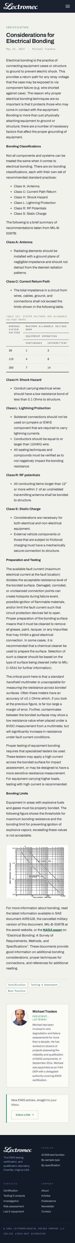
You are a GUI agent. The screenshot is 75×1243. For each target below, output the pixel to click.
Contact (46, 1211)
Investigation (11, 1201)
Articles (45, 1195)
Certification (17, 984)
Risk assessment (13, 1206)
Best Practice (17, 991)
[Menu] (68, 6)
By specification (50, 1165)
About (45, 1190)
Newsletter (47, 1206)
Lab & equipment (13, 1211)
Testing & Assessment (44, 984)
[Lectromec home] (20, 6)
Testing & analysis (14, 1195)
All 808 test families (52, 1154)
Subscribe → (25, 1114)
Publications (48, 1201)
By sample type (50, 1160)
